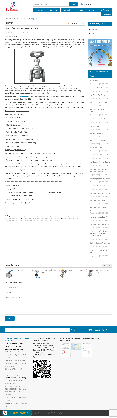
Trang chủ (39, 10)
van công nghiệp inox (70, 218)
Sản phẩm (67, 10)
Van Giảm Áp (94, 126)
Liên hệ (91, 10)
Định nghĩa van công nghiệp (100, 243)
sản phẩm (88, 4)
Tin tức (80, 10)
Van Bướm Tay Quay (97, 95)
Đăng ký (74, 330)
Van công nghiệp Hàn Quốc (100, 193)
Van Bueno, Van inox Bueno (100, 162)
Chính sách (105, 10)
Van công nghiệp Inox (97, 200)
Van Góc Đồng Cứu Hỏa (98, 119)
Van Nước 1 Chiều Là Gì (99, 148)
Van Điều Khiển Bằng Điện (99, 88)
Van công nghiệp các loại (71, 216)
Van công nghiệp (37, 216)
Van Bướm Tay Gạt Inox (98, 102)
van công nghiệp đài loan (31, 218)
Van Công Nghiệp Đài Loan (99, 186)
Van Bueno (95, 29)
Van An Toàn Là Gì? (97, 133)
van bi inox (94, 81)
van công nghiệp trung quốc (50, 220)
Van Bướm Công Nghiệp (98, 140)
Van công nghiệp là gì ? (98, 217)
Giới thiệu (53, 10)
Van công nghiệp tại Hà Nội (29, 220)
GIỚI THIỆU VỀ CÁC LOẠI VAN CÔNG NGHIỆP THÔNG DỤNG (99, 233)
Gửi (9, 318)
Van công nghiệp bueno (52, 216)
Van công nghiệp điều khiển (51, 218)
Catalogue (107, 14)
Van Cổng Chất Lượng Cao (99, 155)
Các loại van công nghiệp (21, 216)
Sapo (87, 413)
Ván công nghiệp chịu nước (100, 179)
